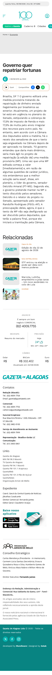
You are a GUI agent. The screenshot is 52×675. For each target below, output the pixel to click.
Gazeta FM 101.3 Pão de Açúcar (17, 474)
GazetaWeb (8, 471)
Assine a (12, 26)
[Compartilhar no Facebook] (33, 87)
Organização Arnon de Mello (16, 481)
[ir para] (33, 518)
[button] (47, 16)
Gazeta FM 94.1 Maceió (13, 465)
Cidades (41, 26)
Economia (14, 35)
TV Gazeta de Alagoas (13, 462)
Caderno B (29, 26)
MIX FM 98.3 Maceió (12, 459)
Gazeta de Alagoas (11, 456)
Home (5, 35)
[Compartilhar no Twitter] (38, 87)
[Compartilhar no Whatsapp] (43, 87)
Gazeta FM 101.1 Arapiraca (15, 468)
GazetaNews (8, 477)
